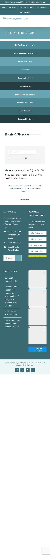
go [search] (26, 158)
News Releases (29, 186)
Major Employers (25, 86)
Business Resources (25, 102)
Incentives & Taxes (25, 61)
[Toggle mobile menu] (46, 20)
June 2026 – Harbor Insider (11, 315)
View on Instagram (37, 352)
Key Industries (25, 70)
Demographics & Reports (25, 94)
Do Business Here (26, 45)
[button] (6, 170)
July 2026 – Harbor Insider (11, 281)
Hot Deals (19, 188)
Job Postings (29, 188)
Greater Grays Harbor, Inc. (18, 365)
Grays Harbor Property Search (25, 53)
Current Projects (25, 111)
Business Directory (25, 119)
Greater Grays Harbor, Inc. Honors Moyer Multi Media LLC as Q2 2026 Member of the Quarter (12, 298)
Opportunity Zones (25, 78)
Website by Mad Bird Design (25, 367)
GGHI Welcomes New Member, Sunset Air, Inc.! (12, 325)
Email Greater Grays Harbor (13, 248)
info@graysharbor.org (37, 2)
